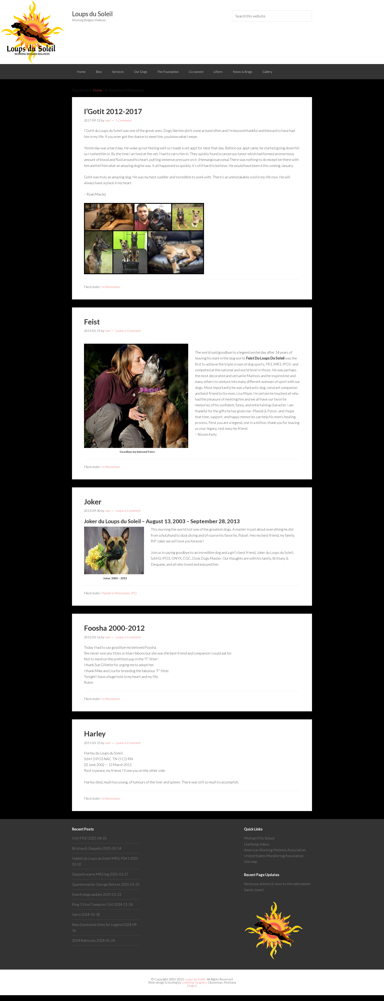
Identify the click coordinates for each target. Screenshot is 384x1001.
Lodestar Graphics (194, 982)
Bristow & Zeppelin (87, 848)
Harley (95, 733)
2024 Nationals (84, 940)
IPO (134, 593)
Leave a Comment (128, 330)
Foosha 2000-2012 (114, 627)
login (192, 985)
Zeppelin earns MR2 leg (90, 874)
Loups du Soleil (92, 14)
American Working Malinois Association (275, 850)
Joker (92, 501)
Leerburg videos (256, 844)
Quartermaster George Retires (96, 884)
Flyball (105, 593)
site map (250, 861)
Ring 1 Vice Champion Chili (93, 904)
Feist (92, 321)
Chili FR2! (80, 838)
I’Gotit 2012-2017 (113, 111)
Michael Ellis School (259, 838)
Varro (76, 914)
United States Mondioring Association (273, 855)
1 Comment (123, 120)
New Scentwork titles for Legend (97, 924)
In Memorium (110, 287)
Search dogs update (87, 894)
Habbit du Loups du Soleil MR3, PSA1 (100, 858)
